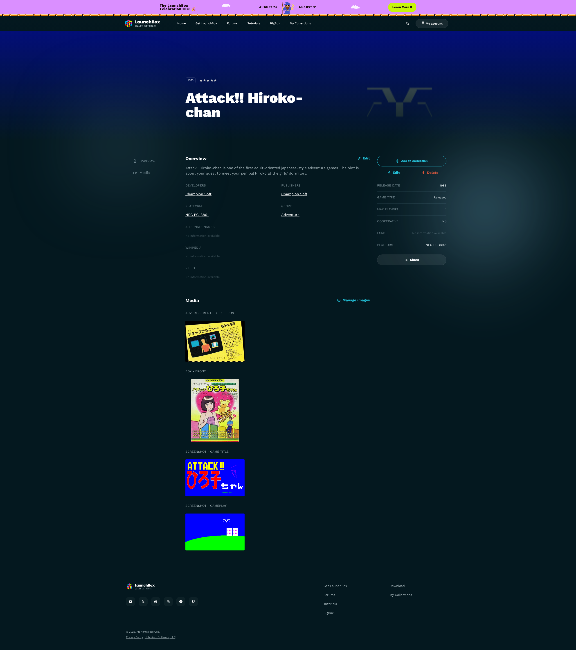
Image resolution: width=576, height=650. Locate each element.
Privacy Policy (134, 637)
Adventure (290, 215)
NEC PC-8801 (197, 215)
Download (397, 586)
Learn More (402, 7)
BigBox (275, 23)
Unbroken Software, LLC (160, 637)
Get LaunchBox (206, 23)
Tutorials (254, 23)
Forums (232, 23)
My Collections (300, 23)
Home (181, 23)
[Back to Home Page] (142, 23)
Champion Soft (198, 194)
